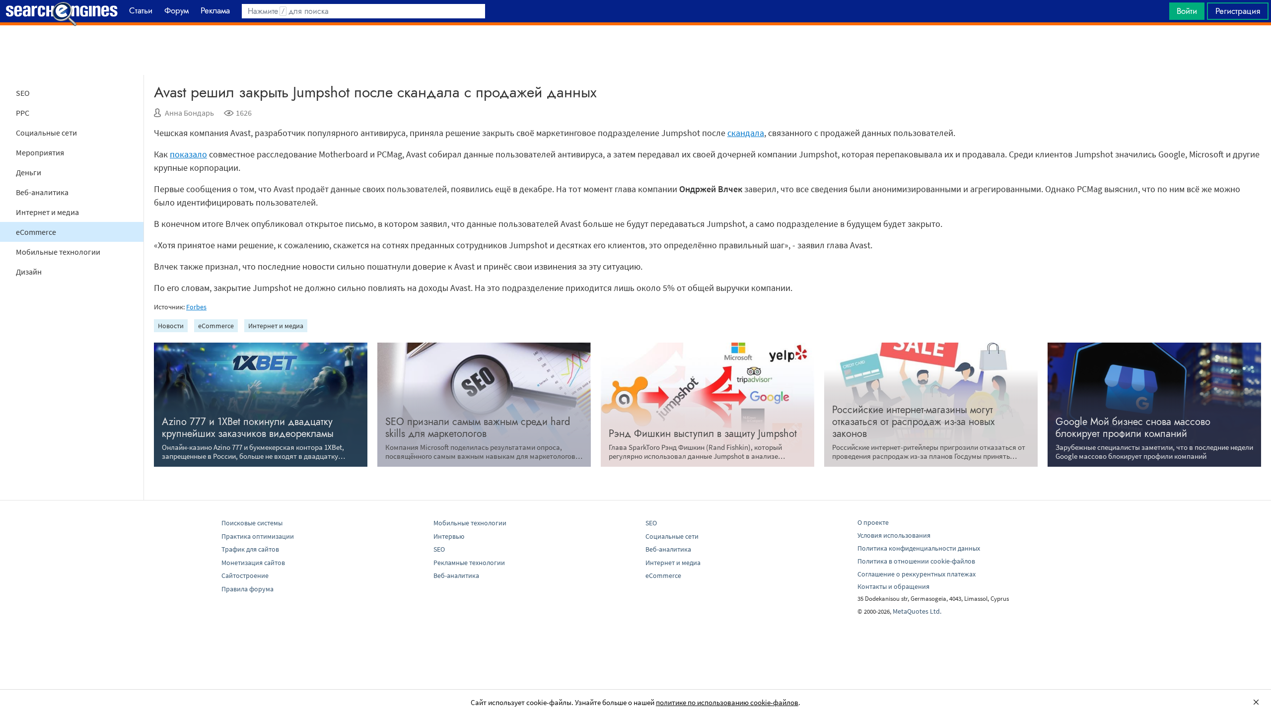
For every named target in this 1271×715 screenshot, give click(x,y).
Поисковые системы (251, 522)
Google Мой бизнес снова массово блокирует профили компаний (1133, 428)
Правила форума (247, 588)
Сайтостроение (245, 575)
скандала (745, 133)
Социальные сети (46, 133)
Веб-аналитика (42, 192)
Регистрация (1237, 11)
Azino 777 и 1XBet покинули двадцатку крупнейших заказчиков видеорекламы (248, 428)
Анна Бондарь (189, 113)
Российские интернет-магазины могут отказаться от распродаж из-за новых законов (913, 422)
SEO (23, 93)
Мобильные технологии (58, 252)
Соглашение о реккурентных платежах (916, 574)
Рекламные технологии (469, 562)
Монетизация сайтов (253, 562)
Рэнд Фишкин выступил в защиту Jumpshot (703, 434)
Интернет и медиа (47, 212)
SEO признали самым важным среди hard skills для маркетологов (477, 428)
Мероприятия (40, 152)
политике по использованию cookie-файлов (727, 702)
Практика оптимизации (257, 536)
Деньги (28, 172)
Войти (1187, 11)
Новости (171, 325)
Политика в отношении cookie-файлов (916, 561)
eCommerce (36, 232)
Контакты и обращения (893, 586)
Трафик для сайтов (250, 549)
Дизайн (29, 272)
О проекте (873, 522)
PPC (22, 113)
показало (188, 154)
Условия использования (893, 535)
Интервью (448, 536)
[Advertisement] (635, 50)
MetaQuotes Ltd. (917, 611)
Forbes (196, 306)
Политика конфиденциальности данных (918, 548)
